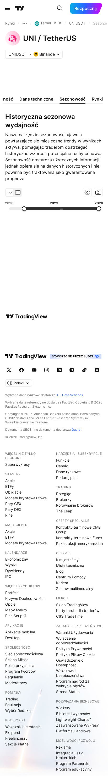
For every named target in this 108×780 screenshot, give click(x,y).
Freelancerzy (16, 738)
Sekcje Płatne (17, 744)
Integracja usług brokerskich (70, 755)
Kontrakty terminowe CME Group (78, 529)
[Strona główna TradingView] (19, 8)
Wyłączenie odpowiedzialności (72, 640)
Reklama (63, 747)
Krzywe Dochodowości (24, 598)
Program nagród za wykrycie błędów (72, 683)
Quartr (76, 430)
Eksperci (12, 732)
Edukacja (13, 704)
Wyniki (11, 565)
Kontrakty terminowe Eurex (79, 537)
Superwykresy (17, 464)
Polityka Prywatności (74, 648)
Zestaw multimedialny (74, 588)
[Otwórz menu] (7, 8)
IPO (8, 576)
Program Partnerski (72, 763)
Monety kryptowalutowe (26, 498)
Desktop (12, 637)
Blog (60, 571)
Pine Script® (15, 615)
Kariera (62, 582)
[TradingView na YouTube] (34, 370)
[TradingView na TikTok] (84, 370)
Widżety (63, 708)
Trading (11, 699)
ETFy (9, 486)
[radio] (9, 192)
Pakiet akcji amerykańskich (79, 543)
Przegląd (64, 493)
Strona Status (67, 691)
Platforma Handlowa (73, 731)
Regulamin (14, 677)
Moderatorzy (16, 683)
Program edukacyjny (74, 769)
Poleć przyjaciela (19, 665)
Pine (9, 515)
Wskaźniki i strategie (23, 726)
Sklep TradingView (72, 604)
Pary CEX (13, 503)
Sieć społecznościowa (24, 654)
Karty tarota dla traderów (77, 610)
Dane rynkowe (68, 471)
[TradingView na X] (9, 370)
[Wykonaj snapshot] (98, 192)
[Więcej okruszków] (24, 23)
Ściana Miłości (17, 659)
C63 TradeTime (69, 616)
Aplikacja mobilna (20, 632)
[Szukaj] (60, 8)
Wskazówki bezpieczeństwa (70, 673)
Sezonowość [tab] (72, 99)
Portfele (12, 592)
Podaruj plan (67, 477)
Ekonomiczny (16, 559)
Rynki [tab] (97, 99)
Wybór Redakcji (18, 710)
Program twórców (20, 671)
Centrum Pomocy (71, 577)
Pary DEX (13, 509)
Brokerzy (64, 499)
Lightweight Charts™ (73, 719)
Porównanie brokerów (74, 505)
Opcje (10, 604)
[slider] (24, 208)
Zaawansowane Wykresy (77, 725)
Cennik (62, 466)
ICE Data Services (69, 395)
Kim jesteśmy (67, 559)
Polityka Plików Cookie (75, 654)
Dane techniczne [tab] (36, 99)
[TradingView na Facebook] (21, 370)
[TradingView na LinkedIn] (59, 370)
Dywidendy (15, 570)
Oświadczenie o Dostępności (69, 662)
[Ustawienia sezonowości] (87, 192)
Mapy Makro (16, 610)
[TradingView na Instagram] (46, 370)
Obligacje (13, 492)
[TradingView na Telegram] (71, 370)
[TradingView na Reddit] (97, 370)
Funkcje (62, 460)
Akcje (10, 480)
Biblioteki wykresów (73, 713)
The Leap (64, 511)
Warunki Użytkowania (74, 632)
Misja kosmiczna (70, 565)
